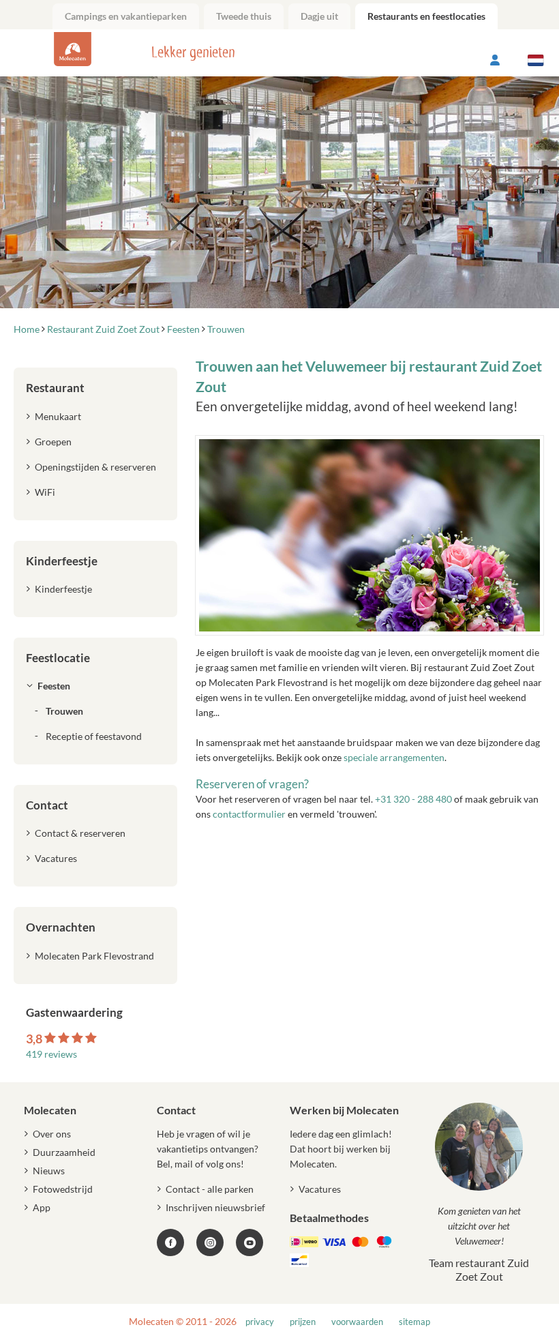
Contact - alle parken (210, 1189)
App (41, 1207)
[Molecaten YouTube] (249, 1242)
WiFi (45, 492)
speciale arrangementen (394, 757)
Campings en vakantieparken (126, 16)
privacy (259, 1322)
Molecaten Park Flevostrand (94, 956)
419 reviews (51, 1054)
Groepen (53, 441)
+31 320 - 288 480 (413, 799)
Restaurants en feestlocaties (426, 16)
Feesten (53, 685)
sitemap (414, 1322)
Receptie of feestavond (94, 736)
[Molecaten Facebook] (170, 1242)
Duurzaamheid (64, 1152)
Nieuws (49, 1170)
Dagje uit (319, 16)
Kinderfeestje (63, 589)
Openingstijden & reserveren (95, 467)
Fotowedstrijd (63, 1189)
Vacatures (56, 858)
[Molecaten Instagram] (210, 1242)
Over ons (52, 1134)
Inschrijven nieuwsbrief (215, 1207)
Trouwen (64, 711)
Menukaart (58, 416)
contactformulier (249, 814)
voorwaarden (357, 1322)
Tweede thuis (243, 16)
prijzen (303, 1322)
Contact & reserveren (80, 833)
